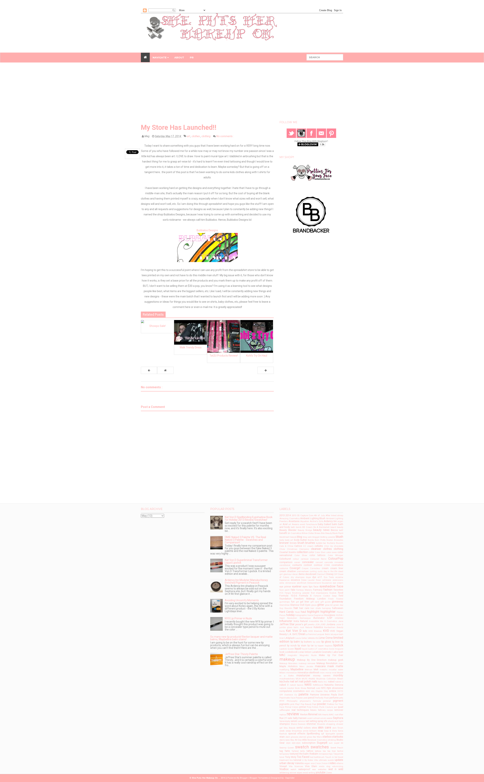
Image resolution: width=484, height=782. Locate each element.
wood (305, 772)
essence (295, 580)
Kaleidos (318, 627)
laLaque (334, 634)
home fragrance (315, 615)
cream (325, 568)
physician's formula (310, 701)
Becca (334, 530)
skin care (324, 727)
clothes (196, 136)
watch (293, 769)
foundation (285, 598)
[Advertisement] (242, 92)
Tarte (287, 751)
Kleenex (318, 631)
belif (341, 530)
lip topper (319, 645)
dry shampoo (297, 577)
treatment (284, 760)
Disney (330, 574)
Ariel (285, 524)
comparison (285, 562)
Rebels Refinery (318, 710)
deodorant (310, 574)
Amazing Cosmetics (289, 518)
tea (324, 751)
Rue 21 (283, 718)
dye (314, 577)
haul (303, 611)
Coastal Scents (287, 552)
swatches (320, 746)
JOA (317, 624)
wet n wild (335, 769)
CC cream (308, 546)
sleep (288, 731)
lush (341, 652)
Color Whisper (335, 555)
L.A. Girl (292, 634)
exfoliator (326, 580)
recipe (330, 710)
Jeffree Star (287, 624)
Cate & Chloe (286, 546)
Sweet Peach (336, 747)
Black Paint (337, 533)
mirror (328, 672)
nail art (294, 681)
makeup (287, 659)
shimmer (311, 723)
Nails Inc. (322, 682)
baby (320, 524)
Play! (297, 704)
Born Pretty (320, 540)
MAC (282, 655)
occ (308, 691)
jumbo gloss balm (288, 627)
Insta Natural (301, 621)
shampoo (284, 723)
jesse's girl (301, 624)
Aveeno (295, 524)
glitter (320, 604)
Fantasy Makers (304, 590)
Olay (326, 691)
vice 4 (326, 763)
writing (312, 772)
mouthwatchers (287, 679)
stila (304, 739)
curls (320, 571)
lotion (308, 652)
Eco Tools (329, 577)
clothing (206, 136)
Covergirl (295, 568)
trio (291, 760)
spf (322, 733)
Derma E (321, 574)
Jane (340, 621)
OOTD (340, 691)
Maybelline (297, 669)
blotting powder (327, 537)
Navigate (160, 57)
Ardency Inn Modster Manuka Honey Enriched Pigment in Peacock (246, 581)
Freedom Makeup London (310, 598)
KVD (326, 631)
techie (340, 751)
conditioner (284, 565)
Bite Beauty (326, 533)
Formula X (305, 595)
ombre (332, 691)
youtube (321, 772)
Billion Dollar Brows (311, 533)
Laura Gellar (301, 638)
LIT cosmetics (321, 649)
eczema (339, 577)
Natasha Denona (333, 684)
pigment (338, 700)
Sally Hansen (300, 718)
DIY (336, 574)
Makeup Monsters (288, 663)
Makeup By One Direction (312, 659)
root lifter (339, 714)
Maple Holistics (288, 666)
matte (339, 666)
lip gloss (326, 641)
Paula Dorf (337, 694)
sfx (325, 721)
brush (301, 542)
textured (294, 753)
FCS (281, 593)
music (312, 678)
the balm (304, 753)
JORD (323, 624)
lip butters (306, 641)
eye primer (285, 586)
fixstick (333, 593)
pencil (311, 697)
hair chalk (315, 608)
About (179, 57)
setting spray (316, 721)
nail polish (305, 681)
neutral (290, 688)
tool (311, 757)
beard (333, 527)
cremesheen (303, 571)
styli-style (296, 743)
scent (310, 718)
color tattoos (317, 555)
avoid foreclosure (308, 524)
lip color (317, 642)
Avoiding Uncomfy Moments (242, 600)
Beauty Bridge (305, 530)
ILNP (329, 617)
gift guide (325, 602)
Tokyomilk (338, 754)
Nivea (303, 688)
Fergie (288, 593)
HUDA (339, 615)
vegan (307, 763)
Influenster (285, 621)
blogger (316, 537)
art (189, 136)
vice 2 (313, 763)
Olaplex (319, 691)
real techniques (300, 710)
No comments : (225, 136)
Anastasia (294, 521)
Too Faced (303, 756)
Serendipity (284, 721)
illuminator (319, 617)
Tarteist (295, 751)
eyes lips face (310, 586)
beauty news (321, 529)
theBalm (313, 753)
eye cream (338, 583)
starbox (327, 736)
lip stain (302, 645)
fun (293, 601)
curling (313, 571)
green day (338, 605)
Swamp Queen (286, 747)
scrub (323, 718)
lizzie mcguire (336, 649)
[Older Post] (266, 370)
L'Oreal (300, 634)
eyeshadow (328, 586)
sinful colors (303, 727)
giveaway (337, 601)
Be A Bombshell (321, 527)
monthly (338, 675)
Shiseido (321, 724)
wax (314, 769)
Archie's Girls (316, 521)
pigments (284, 704)
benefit (283, 533)
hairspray (326, 608)
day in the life (330, 571)
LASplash (290, 638)
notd (318, 688)
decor (295, 574)
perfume (334, 697)
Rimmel (312, 714)
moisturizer (303, 675)
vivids (321, 766)
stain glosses (291, 737)
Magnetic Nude (308, 655)
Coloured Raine (318, 559)
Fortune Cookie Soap (325, 596)
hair (296, 608)
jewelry (311, 624)
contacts (297, 565)
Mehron (308, 669)
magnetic (292, 655)
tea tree (331, 751)
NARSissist (318, 685)
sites (314, 727)
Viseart (283, 766)
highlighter (328, 611)
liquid (298, 648)
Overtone (288, 695)
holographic (301, 615)
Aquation (304, 521)
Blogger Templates (259, 778)
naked (331, 681)
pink (292, 704)
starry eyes (284, 740)
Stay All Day (295, 740)
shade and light (335, 721)
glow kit (329, 605)
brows (293, 542)
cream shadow (287, 571)
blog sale (307, 537)
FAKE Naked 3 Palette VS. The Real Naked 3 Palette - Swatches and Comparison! (245, 540)
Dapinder (290, 778)
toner (281, 757)
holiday (290, 614)
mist (334, 672)
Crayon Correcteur (311, 568)
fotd (341, 595)
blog (299, 536)
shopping (330, 724)
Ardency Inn (330, 521)
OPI (281, 695)
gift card (314, 602)
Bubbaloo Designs (207, 230)
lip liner (336, 641)
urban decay (286, 763)
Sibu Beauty (289, 728)
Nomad (311, 688)
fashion (327, 589)
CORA (327, 565)
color (311, 552)
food (340, 592)
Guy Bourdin (285, 608)
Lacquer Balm (323, 634)
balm (334, 524)
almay (340, 515)
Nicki (297, 688)
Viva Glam (311, 766)
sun (331, 743)
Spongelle (330, 733)
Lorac (301, 652)
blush (339, 536)
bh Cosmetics (294, 533)
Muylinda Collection (326, 679)
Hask (297, 612)
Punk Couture (326, 707)
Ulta (316, 760)
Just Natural (306, 627)
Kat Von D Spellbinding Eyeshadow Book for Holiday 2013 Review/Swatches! (248, 518)
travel (340, 757)
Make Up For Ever (331, 655)
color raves (331, 552)
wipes (299, 772)
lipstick (338, 645)
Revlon (304, 714)
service (301, 721)
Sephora (338, 717)
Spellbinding (313, 733)
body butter (300, 539)
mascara (320, 666)
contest (308, 565)
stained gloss (305, 737)
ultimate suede (326, 760)
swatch (302, 746)
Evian (318, 580)
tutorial (297, 760)
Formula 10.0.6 (288, 595)
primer (302, 706)
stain (282, 736)
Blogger (244, 778)
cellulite (319, 546)
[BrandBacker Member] (311, 214)
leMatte (311, 638)
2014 (288, 515)
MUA (298, 679)
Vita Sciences (296, 766)
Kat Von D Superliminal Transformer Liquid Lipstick (246, 561)
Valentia (299, 763)
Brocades (338, 540)
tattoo (310, 751)
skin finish (337, 728)
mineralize (291, 672)
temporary (284, 754)
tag (281, 751)
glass (313, 605)
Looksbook (291, 652)
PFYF (281, 701)
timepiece (324, 754)
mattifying (284, 669)
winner (293, 772)
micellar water (336, 669)
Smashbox (297, 731)
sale (290, 718)
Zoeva (329, 772)
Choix (282, 549)
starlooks (337, 736)
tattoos (318, 751)
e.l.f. (320, 577)
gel (297, 602)
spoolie (339, 733)
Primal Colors (291, 707)
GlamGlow (284, 605)
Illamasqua (305, 618)
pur (335, 707)
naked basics (296, 685)
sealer (329, 718)
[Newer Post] (149, 370)
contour (318, 565)
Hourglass (329, 615)
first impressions (319, 593)
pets (341, 698)
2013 (282, 515)
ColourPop (335, 558)
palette (303, 694)
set (307, 721)
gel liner (304, 601)
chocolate (338, 546)
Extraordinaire (314, 583)
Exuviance (327, 583)
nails (314, 681)
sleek (282, 731)
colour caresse (300, 559)
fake (293, 589)
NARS (308, 684)
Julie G (339, 624)
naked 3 (284, 684)
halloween (337, 608)
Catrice (298, 546)
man (341, 663)
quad (340, 706)
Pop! (314, 704)
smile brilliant (309, 731)
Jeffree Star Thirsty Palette (241, 654)
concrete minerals (333, 562)
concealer (308, 562)
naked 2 (339, 682)
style (288, 743)
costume (283, 568)
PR (192, 57)
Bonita (311, 540)
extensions (338, 580)
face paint (284, 590)
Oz (295, 695)
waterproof (304, 769)
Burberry (331, 543)
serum (294, 721)
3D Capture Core (305, 515)
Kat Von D (293, 631)
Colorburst (285, 558)
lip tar (310, 645)
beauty (340, 527)
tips (331, 754)
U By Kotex (307, 760)
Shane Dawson (298, 724)
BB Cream (307, 527)
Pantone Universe (320, 694)
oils (312, 691)
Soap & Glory (330, 731)
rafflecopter (284, 710)
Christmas (292, 549)
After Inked (331, 515)
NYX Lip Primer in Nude (238, 618)
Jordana (330, 624)
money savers (321, 675)
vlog (328, 766)
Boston (330, 540)
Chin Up (328, 546)
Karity (282, 631)
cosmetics (337, 565)
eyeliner (297, 586)
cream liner (336, 568)
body (281, 540)
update (339, 759)
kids (305, 631)
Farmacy (317, 589)
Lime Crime (326, 637)
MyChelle (284, 681)
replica (282, 714)
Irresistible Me (316, 621)
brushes (310, 542)
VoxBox (284, 769)
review (293, 713)
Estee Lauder (308, 580)
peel (305, 698)
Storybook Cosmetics (317, 740)
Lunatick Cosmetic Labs (325, 652)
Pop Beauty (306, 704)
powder (321, 703)
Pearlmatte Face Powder (291, 698)
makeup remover (307, 663)
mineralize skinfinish (308, 672)
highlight (313, 611)
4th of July (319, 515)
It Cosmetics (330, 621)
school (316, 718)
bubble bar (321, 543)
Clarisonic (304, 549)
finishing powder (300, 593)
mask (330, 666)
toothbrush (319, 757)
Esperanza (284, 580)
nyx (329, 687)
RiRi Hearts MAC (326, 714)
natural (282, 688)
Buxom (339, 543)
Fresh (331, 599)
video (332, 763)
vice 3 (319, 763)
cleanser (316, 548)
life (316, 638)
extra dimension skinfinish (292, 583)
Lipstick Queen (286, 649)
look (281, 652)
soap (320, 730)
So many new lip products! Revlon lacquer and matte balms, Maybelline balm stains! (241, 638)
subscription (309, 742)
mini (322, 672)
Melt (316, 669)
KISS (311, 631)
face (340, 586)
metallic (323, 669)
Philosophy (292, 701)
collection (302, 552)
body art (289, 540)
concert (319, 562)
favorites (338, 589)
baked (327, 524)
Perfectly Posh (322, 698)
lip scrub (292, 645)
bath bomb (296, 527)
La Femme (310, 634)
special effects (296, 733)
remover (338, 710)
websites (322, 769)
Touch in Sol (331, 757)
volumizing (337, 766)
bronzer (284, 542)
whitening (284, 772)
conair (297, 562)
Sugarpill (322, 742)
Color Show (301, 555)
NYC (323, 688)
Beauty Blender (287, 530)
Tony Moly (290, 757)
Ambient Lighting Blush (312, 518)
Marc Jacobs (306, 666)
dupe (308, 577)
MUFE (304, 679)
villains (339, 763)
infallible (339, 618)
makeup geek (335, 659)
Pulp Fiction (312, 707)
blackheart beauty (287, 537)
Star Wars (317, 737)
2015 (294, 515)
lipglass (328, 645)
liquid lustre (308, 649)
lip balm (295, 641)
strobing (332, 740)
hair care (304, 608)
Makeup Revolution (327, 663)
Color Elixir (320, 552)
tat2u (302, 751)
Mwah (340, 679)
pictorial (327, 701)
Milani (282, 672)
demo (302, 574)
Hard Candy (286, 611)
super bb (338, 743)
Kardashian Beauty (333, 627)
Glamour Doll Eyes (300, 604)
